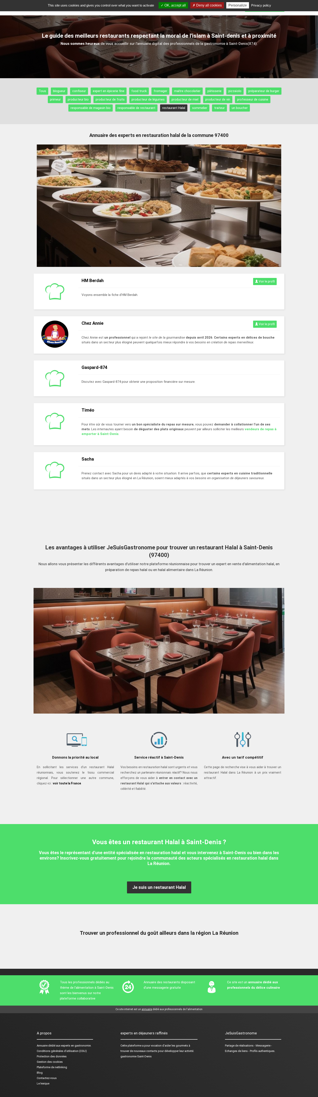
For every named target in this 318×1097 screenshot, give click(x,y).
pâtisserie (214, 91)
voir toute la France (67, 783)
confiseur (79, 91)
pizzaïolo (234, 91)
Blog (40, 1072)
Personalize (237, 5)
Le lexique (43, 1083)
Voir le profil (266, 281)
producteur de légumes (148, 99)
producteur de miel (185, 99)
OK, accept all (175, 5)
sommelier (199, 108)
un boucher (240, 108)
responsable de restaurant (136, 108)
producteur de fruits (110, 99)
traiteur (219, 108)
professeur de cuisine (252, 99)
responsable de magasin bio (91, 108)
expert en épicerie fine (108, 91)
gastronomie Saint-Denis (136, 1056)
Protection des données (52, 1056)
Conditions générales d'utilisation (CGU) (62, 1051)
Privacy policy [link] (261, 5)
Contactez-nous (47, 1078)
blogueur (59, 91)
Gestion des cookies (50, 1061)
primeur (55, 99)
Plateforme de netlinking (52, 1067)
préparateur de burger (263, 91)
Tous (42, 91)
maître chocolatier (187, 91)
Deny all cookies (208, 5)
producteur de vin (217, 99)
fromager (160, 91)
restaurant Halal (173, 108)
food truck (139, 91)
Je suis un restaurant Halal (159, 887)
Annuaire (42, 1045)
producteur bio (78, 99)
